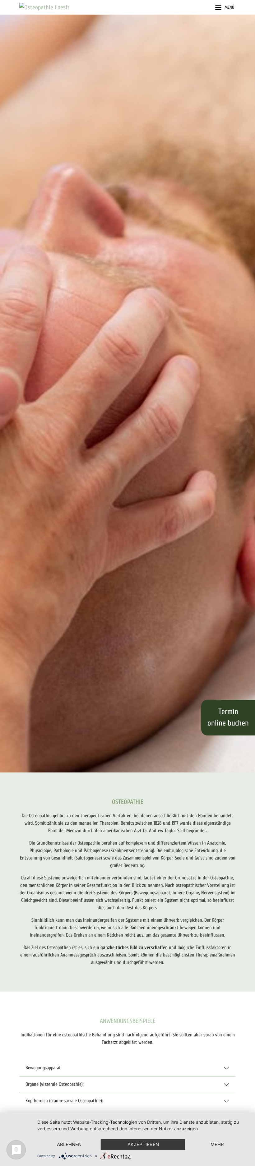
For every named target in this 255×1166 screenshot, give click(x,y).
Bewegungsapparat (43, 1068)
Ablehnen (69, 1144)
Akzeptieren (143, 1144)
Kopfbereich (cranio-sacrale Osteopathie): (64, 1101)
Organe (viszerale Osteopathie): (55, 1084)
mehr (217, 1144)
